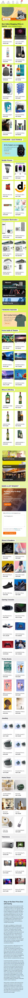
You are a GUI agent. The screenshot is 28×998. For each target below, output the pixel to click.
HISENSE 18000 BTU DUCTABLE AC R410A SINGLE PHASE (8, 254)
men (17, 932)
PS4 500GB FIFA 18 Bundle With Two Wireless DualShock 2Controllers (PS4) (20, 652)
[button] (3, 14)
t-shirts (16, 934)
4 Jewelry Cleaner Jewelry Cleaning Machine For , (8, 770)
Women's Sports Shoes (20, 556)
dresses (13, 936)
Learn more (7, 504)
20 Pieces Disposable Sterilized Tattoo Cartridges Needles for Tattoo (8, 133)
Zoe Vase (17, 811)
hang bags (17, 940)
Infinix (5, 971)
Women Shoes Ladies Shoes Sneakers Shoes (20, 574)
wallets (21, 940)
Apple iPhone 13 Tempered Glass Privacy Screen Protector (20, 176)
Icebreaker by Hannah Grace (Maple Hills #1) (20, 675)
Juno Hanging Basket (19, 830)
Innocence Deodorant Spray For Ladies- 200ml (8, 60)
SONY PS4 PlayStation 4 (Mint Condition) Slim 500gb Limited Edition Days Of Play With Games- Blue (20, 634)
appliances (6, 952)
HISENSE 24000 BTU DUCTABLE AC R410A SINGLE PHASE (20, 254)
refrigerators (15, 956)
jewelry (16, 930)
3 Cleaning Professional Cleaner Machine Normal (20, 752)
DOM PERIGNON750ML (20, 60)
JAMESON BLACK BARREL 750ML (20, 424)
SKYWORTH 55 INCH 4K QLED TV (8, 383)
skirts (16, 936)
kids (4, 933)
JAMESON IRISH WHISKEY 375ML (8, 442)
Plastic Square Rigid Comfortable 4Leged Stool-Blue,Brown (8, 114)
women (20, 932)
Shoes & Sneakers (8, 540)
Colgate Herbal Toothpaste (8, 213)
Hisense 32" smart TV (7, 889)
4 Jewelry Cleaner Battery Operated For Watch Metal (8, 734)
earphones (14, 979)
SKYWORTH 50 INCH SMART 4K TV (20, 364)
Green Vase (17, 793)
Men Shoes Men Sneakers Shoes (8, 593)
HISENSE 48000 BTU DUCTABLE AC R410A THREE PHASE (20, 272)
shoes (8, 930)
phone (9, 962)
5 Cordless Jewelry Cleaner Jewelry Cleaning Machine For (20, 734)
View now (7, 153)
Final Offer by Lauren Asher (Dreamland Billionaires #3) (8, 675)
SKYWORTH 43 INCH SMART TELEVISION (8, 364)
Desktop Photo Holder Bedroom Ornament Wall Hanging (8, 41)
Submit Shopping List (9, 533)
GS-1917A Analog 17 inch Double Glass (8, 871)
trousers (20, 934)
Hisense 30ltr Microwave (8, 853)
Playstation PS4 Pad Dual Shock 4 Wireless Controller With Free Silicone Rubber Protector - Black (20, 114)
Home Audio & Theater (10, 330)
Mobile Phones (7, 160)
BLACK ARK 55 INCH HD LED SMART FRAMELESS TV (8, 346)
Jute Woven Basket (7, 793)
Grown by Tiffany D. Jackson (8, 711)
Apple (11, 971)
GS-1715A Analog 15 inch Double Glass (20, 853)
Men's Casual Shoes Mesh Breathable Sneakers (8, 556)
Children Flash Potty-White (20, 213)
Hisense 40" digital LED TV (20, 889)
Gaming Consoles (8, 600)
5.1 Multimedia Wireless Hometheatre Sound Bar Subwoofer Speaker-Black (20, 133)
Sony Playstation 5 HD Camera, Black (8, 615)
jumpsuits (20, 936)
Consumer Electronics (9, 220)
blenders (9, 958)
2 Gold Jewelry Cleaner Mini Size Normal (8, 752)
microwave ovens (9, 956)
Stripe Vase (5, 830)
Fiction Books (7, 659)
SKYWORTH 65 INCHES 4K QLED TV (20, 383)
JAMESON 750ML (19, 405)
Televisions (6, 837)
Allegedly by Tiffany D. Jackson (20, 711)
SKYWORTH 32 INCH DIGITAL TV (20, 346)
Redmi (19, 971)
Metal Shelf (5, 811)
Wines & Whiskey (8, 390)
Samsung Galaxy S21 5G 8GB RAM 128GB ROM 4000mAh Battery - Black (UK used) (8, 96)
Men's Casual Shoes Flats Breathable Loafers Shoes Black (8, 574)
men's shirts (11, 934)
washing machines (16, 958)
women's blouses (7, 936)
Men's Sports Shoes (19, 593)
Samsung (20, 970)
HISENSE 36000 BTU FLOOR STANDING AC (8, 235)
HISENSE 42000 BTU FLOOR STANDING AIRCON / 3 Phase (20, 235)
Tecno (8, 971)
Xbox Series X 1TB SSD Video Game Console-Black (20, 615)
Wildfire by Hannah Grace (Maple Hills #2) (8, 693)
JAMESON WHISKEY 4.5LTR (20, 442)
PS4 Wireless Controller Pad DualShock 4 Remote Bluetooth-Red (8, 652)
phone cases (7, 979)
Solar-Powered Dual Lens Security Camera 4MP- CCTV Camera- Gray (8, 176)
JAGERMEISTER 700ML (7, 405)
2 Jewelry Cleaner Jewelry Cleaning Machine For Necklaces (20, 770)
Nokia (16, 970)
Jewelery (5, 718)
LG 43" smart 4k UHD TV (20, 871)
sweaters (12, 930)
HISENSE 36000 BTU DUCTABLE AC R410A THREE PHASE (8, 272)
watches (8, 940)
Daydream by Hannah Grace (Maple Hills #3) (20, 693)
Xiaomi (16, 971)
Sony (13, 971)
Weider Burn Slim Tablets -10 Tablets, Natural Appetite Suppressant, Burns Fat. (8, 194)
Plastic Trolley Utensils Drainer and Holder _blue (20, 96)
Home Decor (6, 778)
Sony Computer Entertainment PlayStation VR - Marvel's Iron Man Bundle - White (8, 634)
